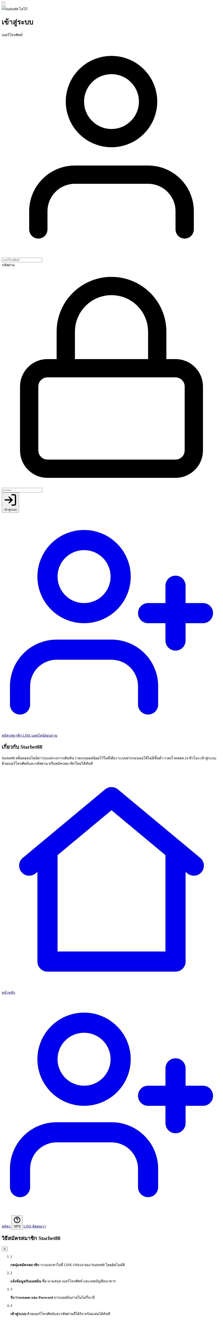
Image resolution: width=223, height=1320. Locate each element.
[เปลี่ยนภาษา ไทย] (3, 4)
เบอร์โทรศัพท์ (12, 35)
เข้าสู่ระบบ (10, 509)
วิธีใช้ (17, 1226)
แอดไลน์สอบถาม (40, 735)
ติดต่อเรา (35, 1226)
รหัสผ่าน (8, 265)
